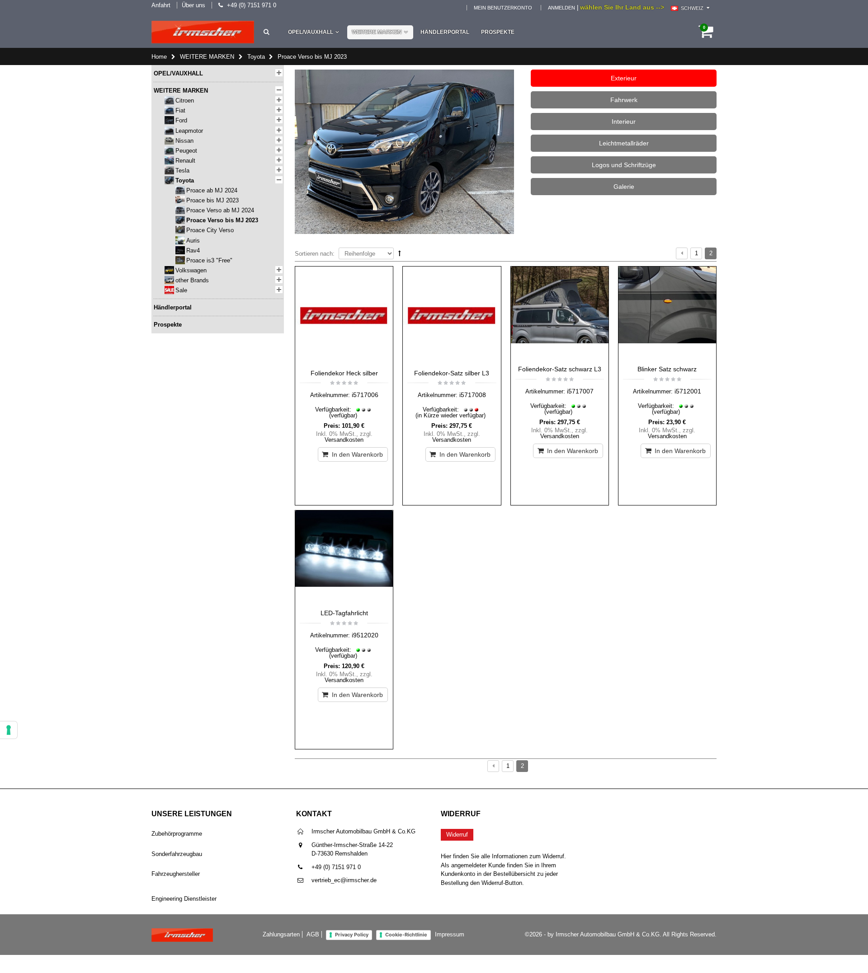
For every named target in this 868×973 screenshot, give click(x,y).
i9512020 (365, 635)
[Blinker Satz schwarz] (667, 313)
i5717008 (472, 394)
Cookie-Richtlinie (406, 934)
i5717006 (365, 394)
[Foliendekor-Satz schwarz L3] (560, 313)
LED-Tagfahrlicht (344, 613)
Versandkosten (344, 439)
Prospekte (497, 32)
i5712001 (688, 391)
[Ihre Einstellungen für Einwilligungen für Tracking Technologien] (8, 730)
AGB (313, 934)
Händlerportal (444, 32)
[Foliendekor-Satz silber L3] (451, 315)
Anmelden (561, 7)
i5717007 (580, 391)
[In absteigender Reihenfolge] (400, 253)
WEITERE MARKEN (377, 32)
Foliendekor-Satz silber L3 (451, 373)
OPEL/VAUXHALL (310, 32)
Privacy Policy (351, 934)
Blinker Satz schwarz (667, 369)
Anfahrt (160, 5)
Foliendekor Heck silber (344, 373)
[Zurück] (682, 253)
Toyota (256, 56)
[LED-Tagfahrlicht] (344, 557)
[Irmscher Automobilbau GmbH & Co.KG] (203, 32)
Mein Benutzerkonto (503, 7)
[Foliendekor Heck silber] (344, 315)
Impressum (449, 934)
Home (159, 56)
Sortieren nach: (315, 254)
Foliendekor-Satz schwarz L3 (559, 369)
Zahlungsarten (281, 934)
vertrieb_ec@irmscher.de (344, 880)
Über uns (193, 5)
